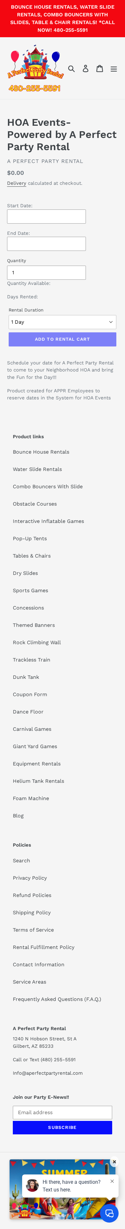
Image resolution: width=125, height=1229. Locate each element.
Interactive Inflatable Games (48, 521)
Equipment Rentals (37, 764)
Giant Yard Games (35, 746)
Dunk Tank (26, 677)
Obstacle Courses (35, 504)
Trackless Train (31, 660)
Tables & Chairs (32, 556)
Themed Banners (34, 625)
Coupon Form (30, 694)
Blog (18, 816)
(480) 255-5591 (58, 1060)
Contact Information (38, 964)
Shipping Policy (32, 912)
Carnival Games (32, 729)
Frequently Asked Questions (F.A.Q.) (57, 999)
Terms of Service (33, 930)
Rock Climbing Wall (37, 642)
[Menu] (114, 68)
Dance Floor (28, 712)
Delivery (16, 183)
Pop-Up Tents (30, 538)
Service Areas (29, 982)
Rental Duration (26, 309)
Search (21, 861)
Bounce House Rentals (41, 452)
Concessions (28, 608)
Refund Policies (32, 895)
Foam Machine (31, 798)
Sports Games (30, 590)
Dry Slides (25, 573)
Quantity (16, 260)
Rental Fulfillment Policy (43, 947)
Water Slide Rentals (37, 469)
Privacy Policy (30, 878)
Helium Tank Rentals (38, 781)
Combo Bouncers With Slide (48, 486)
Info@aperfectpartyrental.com (48, 1073)
